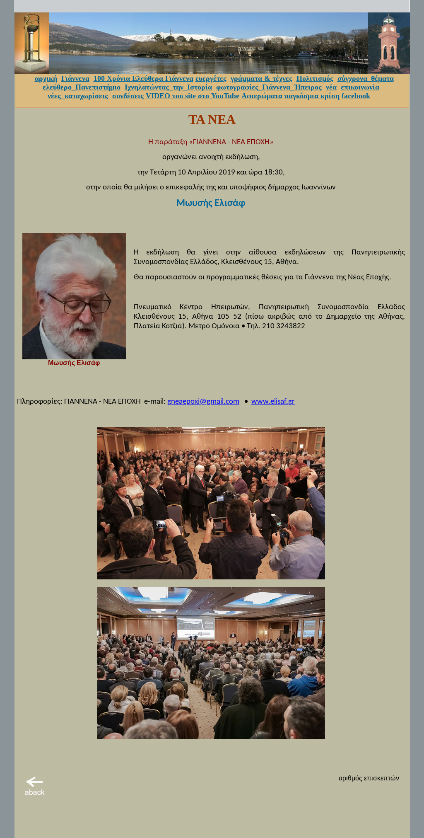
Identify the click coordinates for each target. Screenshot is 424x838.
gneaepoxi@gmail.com (203, 402)
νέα (331, 87)
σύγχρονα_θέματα (365, 78)
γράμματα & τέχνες (261, 78)
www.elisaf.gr (273, 402)
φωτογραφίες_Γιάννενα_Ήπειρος (269, 87)
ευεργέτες (210, 78)
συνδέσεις (128, 96)
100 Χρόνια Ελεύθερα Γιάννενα (143, 78)
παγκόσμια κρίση (312, 96)
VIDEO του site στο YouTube (192, 96)
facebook (356, 96)
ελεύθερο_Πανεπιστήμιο (81, 87)
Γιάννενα (75, 78)
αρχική (46, 78)
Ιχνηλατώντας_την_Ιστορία (168, 87)
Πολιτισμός (314, 78)
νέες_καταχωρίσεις (78, 96)
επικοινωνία (360, 87)
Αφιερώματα (261, 96)
